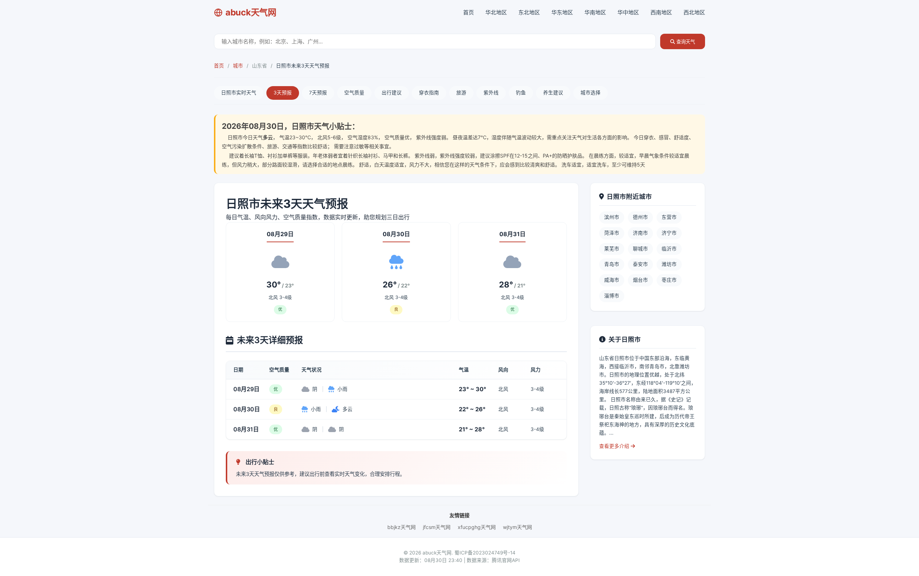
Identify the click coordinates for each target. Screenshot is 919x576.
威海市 (611, 280)
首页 (468, 12)
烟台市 (640, 280)
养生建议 (553, 92)
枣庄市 (669, 280)
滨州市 (611, 217)
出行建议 (392, 92)
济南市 (640, 233)
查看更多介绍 (615, 446)
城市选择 (590, 92)
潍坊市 (669, 264)
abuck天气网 (250, 12)
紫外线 (491, 92)
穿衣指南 (429, 92)
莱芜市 (611, 249)
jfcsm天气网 (437, 527)
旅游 (461, 92)
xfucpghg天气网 (477, 527)
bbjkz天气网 (401, 527)
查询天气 (685, 42)
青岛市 (611, 264)
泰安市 (640, 264)
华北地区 (496, 12)
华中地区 (628, 12)
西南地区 (661, 12)
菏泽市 (611, 233)
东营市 (669, 217)
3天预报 (283, 92)
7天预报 (318, 92)
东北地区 (529, 12)
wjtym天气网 (517, 527)
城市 (238, 66)
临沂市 (669, 249)
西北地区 (694, 12)
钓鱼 (521, 92)
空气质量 (354, 92)
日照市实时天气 (238, 92)
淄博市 (611, 296)
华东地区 (562, 12)
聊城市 (640, 249)
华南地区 (595, 12)
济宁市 (669, 233)
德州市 (640, 217)
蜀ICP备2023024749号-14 (485, 553)
